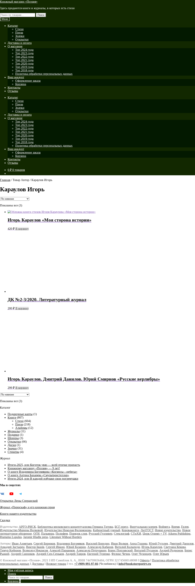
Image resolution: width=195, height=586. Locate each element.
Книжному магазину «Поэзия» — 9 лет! (34, 468)
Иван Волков (119, 543)
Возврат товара (56, 563)
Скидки (5, 520)
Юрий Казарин (76, 547)
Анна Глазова (138, 543)
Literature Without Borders (66, 537)
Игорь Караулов (151, 547)
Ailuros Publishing (179, 533)
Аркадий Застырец (12, 547)
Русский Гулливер (100, 533)
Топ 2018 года (24, 70)
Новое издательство (168, 530)
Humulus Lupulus (11, 537)
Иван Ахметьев (22, 543)
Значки (19, 36)
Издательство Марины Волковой (21, 530)
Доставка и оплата (20, 42)
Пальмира (47, 533)
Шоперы (13, 438)
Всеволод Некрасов (35, 550)
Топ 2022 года (24, 56)
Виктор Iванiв (35, 547)
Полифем (62, 533)
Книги (12, 417)
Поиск (41, 15)
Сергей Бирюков (44, 543)
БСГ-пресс (121, 526)
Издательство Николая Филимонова (67, 530)
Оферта (144, 560)
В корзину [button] (22, 228)
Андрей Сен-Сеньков (50, 553)
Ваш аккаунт (16, 77)
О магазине (15, 46)
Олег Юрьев (161, 553)
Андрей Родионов (171, 550)
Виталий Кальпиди (127, 547)
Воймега (164, 526)
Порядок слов (78, 533)
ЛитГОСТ (147, 530)
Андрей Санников (23, 553)
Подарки (13, 434)
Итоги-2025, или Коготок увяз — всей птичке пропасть (44, 464)
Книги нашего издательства (18, 513)
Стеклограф (121, 533)
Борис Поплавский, (120, 550)
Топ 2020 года (24, 63)
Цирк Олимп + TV (155, 533)
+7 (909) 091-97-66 (86, 563)
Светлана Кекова (175, 547)
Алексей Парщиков (62, 550)
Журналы (14, 431)
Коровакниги (130, 530)
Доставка (38, 563)
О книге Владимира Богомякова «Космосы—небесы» (42, 471)
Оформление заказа (28, 80)
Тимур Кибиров (10, 550)
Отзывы (13, 91)
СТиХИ (136, 533)
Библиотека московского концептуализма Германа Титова (75, 526)
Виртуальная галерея (143, 526)
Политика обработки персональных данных (44, 73)
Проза (19, 32)
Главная (5, 180)
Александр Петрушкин (91, 550)
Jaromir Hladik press (35, 537)
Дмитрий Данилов (181, 543)
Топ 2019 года (24, 67)
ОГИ (36, 533)
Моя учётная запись (20, 570)
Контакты (14, 87)
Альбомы (21, 427)
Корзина (20, 84)
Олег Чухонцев (141, 553)
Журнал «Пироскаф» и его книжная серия (27, 507)
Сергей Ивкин (55, 547)
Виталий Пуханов (146, 550)
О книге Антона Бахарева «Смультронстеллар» (38, 475)
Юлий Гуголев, (159, 543)
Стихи (19, 29)
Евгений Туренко (98, 553)
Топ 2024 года (24, 49)
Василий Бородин (97, 543)
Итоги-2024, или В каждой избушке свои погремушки (43, 478)
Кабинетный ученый (106, 530)
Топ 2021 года (24, 60)
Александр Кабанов (100, 547)
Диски (12, 445)
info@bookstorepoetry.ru (134, 563)
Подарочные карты (20, 414)
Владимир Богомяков (71, 543)
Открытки (22, 39)
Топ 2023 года (24, 53)
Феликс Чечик (120, 553)
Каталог (13, 25)
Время (175, 526)
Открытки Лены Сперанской (19, 500)
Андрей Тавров (76, 553)
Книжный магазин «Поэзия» (19, 1)
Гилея (185, 526)
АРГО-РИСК (27, 526)
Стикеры (13, 451)
